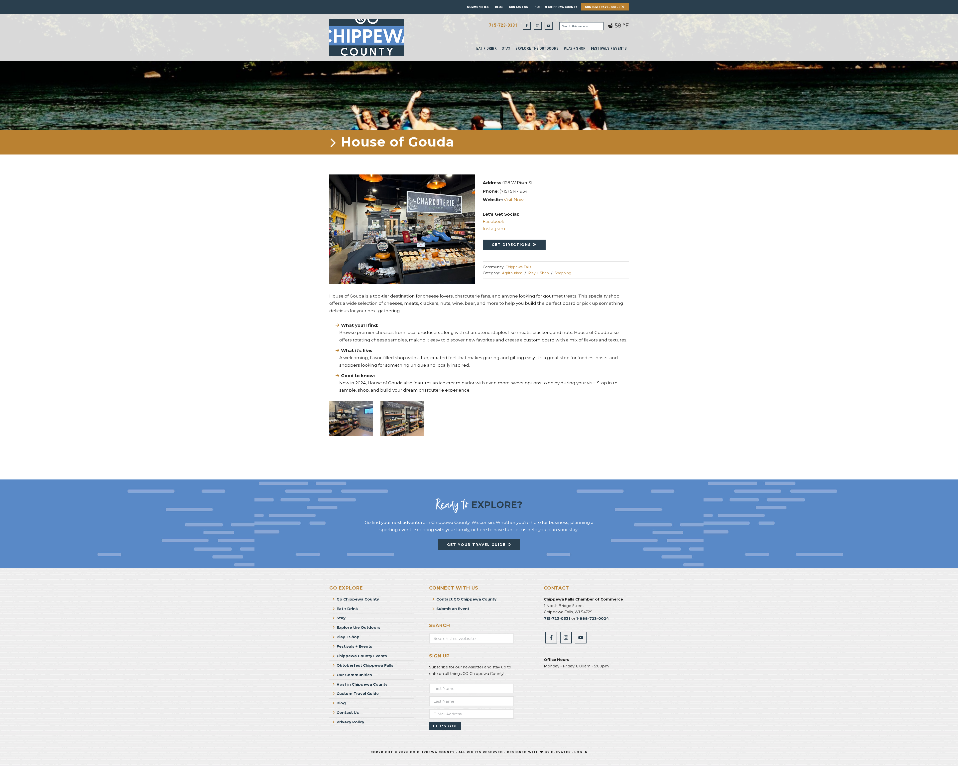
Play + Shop (538, 273)
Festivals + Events (354, 646)
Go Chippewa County (358, 599)
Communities (478, 7)
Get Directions (512, 244)
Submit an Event (452, 608)
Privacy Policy (350, 722)
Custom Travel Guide (603, 7)
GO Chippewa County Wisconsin (366, 37)
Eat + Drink (347, 608)
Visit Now (514, 199)
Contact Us (518, 7)
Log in (581, 752)
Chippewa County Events (362, 655)
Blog (499, 7)
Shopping (563, 273)
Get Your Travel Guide (477, 544)
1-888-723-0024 (592, 618)
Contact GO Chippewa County (466, 599)
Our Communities (354, 674)
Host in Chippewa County (555, 7)
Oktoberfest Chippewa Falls (365, 665)
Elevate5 (561, 752)
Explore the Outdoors (358, 627)
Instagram (494, 228)
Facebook (493, 221)
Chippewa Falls (518, 267)
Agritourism (512, 273)
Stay (341, 617)
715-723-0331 (503, 25)
